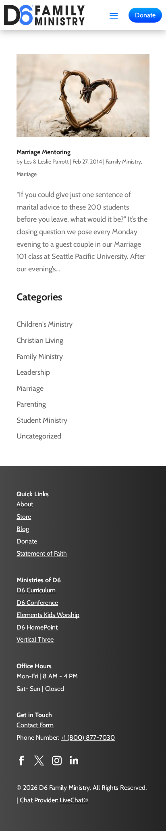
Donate (145, 15)
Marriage (27, 174)
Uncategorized (39, 436)
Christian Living (40, 340)
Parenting (31, 404)
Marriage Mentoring (44, 152)
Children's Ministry (45, 324)
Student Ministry (42, 420)
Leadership (33, 372)
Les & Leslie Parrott (46, 161)
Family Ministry (123, 161)
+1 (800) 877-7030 (88, 737)
